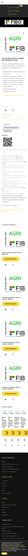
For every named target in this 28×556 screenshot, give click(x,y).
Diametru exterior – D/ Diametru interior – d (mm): (14, 168)
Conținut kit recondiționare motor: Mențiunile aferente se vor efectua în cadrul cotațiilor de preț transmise (14, 183)
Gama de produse (6, 524)
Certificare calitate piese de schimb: (14, 189)
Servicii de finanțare (7, 466)
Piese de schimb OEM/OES (18, 119)
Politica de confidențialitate (9, 471)
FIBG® (3, 461)
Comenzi (4, 485)
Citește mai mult (10, 259)
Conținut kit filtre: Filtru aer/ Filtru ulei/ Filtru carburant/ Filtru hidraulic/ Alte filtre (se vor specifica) (14, 177)
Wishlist (4, 483)
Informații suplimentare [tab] (11, 127)
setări (15, 550)
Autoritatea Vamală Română (9, 505)
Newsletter (5, 515)
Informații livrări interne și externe (11, 464)
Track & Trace (5, 507)
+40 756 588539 (15, 11)
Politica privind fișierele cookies (10, 469)
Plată (3, 491)
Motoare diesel (6, 531)
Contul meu (5, 480)
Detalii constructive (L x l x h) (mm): (11, 165)
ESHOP (4, 512)
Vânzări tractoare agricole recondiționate (13, 538)
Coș (3, 488)
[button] (23, 33)
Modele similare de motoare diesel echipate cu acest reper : (12, 156)
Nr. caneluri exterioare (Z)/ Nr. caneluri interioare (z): (12, 172)
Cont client (14, 14)
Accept (4, 553)
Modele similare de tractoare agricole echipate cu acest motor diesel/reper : (14, 161)
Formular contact (6, 493)
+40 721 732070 (15, 7)
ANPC (3, 502)
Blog (3, 510)
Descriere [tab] (7, 124)
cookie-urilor (14, 548)
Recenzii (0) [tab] (7, 131)
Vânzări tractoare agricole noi (10, 536)
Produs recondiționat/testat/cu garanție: (13, 193)
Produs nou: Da (6, 191)
